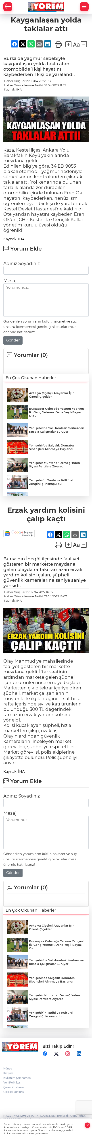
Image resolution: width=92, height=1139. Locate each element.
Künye (7, 1068)
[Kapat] (87, 1125)
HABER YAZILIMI (14, 1115)
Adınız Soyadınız (21, 263)
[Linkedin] (79, 1053)
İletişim (8, 1073)
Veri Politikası (12, 1082)
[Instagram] (67, 1053)
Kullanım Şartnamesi (17, 1077)
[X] (56, 1053)
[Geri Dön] (7, 6)
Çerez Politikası (13, 1087)
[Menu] (84, 6)
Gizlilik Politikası (13, 1092)
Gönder (13, 340)
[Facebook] (44, 1053)
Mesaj (9, 280)
